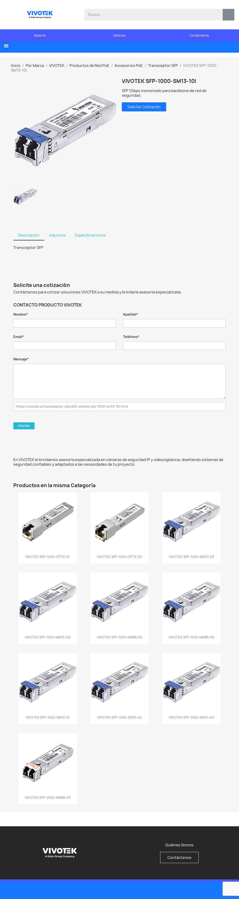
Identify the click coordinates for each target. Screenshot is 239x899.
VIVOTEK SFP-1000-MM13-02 (191, 557)
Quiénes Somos (179, 844)
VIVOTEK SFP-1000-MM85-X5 (119, 637)
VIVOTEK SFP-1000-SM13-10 (48, 717)
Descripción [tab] (29, 235)
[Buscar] (228, 15)
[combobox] (150, 15)
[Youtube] (220, 890)
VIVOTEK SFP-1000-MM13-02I (47, 637)
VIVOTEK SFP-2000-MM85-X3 (47, 797)
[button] (6, 46)
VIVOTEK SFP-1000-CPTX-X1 (47, 557)
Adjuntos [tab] (57, 235)
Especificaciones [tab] (90, 235)
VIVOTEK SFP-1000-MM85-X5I (191, 637)
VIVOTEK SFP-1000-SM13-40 (119, 717)
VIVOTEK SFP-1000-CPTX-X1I (119, 557)
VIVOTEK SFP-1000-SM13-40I (191, 717)
